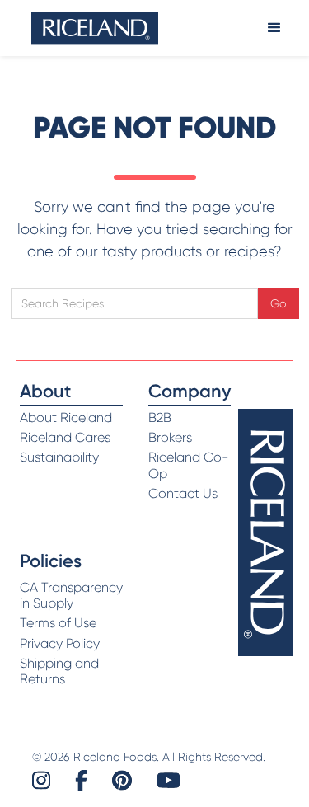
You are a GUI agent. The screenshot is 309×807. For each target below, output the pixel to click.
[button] (274, 28)
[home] (94, 28)
